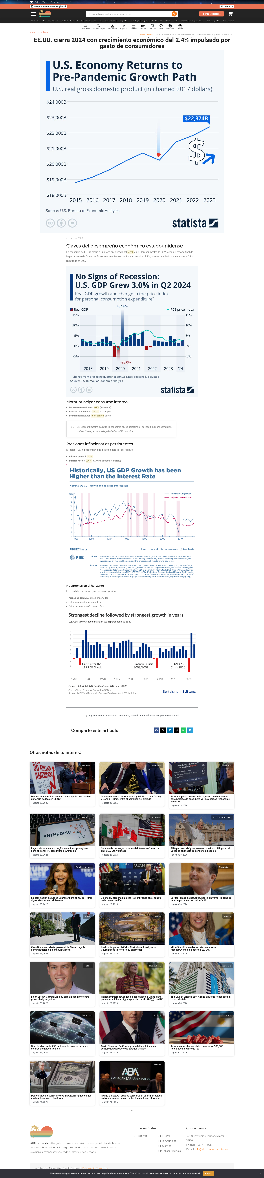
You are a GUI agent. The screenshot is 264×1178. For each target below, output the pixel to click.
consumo (99, 715)
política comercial (169, 715)
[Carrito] (230, 13)
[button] (156, 730)
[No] (260, 1173)
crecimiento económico (117, 715)
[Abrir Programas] (58, 21)
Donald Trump (137, 715)
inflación (150, 715)
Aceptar (208, 1173)
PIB (157, 715)
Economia (35, 32)
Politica (44, 32)
